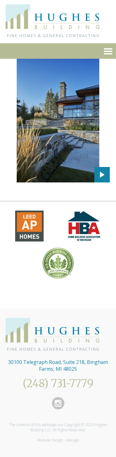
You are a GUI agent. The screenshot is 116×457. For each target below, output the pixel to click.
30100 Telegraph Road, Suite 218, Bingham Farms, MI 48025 (58, 365)
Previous (83, 174)
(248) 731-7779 (58, 383)
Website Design (50, 440)
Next (102, 174)
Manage (72, 440)
